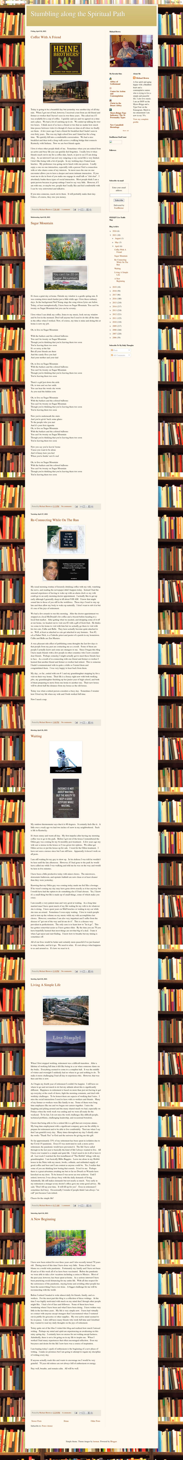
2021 (115, 235)
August (118, 238)
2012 (115, 314)
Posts (115, 350)
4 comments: (67, 1412)
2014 (115, 306)
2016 (115, 298)
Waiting (36, 736)
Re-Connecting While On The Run (55, 520)
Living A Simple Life (46, 984)
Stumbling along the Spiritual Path (78, 13)
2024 (115, 231)
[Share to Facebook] (87, 209)
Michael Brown (142, 78)
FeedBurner (119, 208)
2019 (115, 287)
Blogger (113, 1441)
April (117, 246)
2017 (115, 294)
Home (66, 1421)
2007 (115, 333)
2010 (115, 322)
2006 (115, 337)
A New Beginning (43, 1219)
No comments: (66, 506)
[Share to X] (84, 209)
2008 (115, 329)
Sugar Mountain (42, 223)
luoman (96, 1441)
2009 (115, 326)
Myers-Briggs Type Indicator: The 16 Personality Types (118, 115)
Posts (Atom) (47, 1425)
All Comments (119, 355)
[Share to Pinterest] (90, 209)
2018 (115, 290)
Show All (126, 131)
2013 (115, 310)
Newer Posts (36, 1421)
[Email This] (79, 209)
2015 (115, 302)
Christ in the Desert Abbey (116, 104)
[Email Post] (74, 209)
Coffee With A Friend (46, 37)
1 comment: (66, 209)
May (117, 242)
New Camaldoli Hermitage (116, 126)
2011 (115, 318)
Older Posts (95, 1421)
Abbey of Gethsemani (115, 82)
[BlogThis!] (82, 209)
